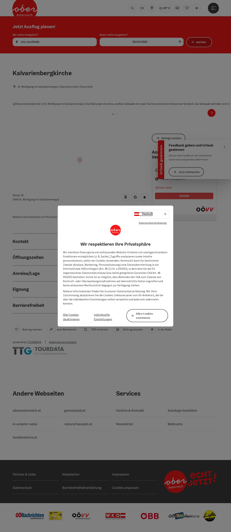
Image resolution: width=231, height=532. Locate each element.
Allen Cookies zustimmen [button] (144, 315)
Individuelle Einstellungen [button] (103, 317)
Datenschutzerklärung (153, 222)
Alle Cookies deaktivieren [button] (71, 317)
